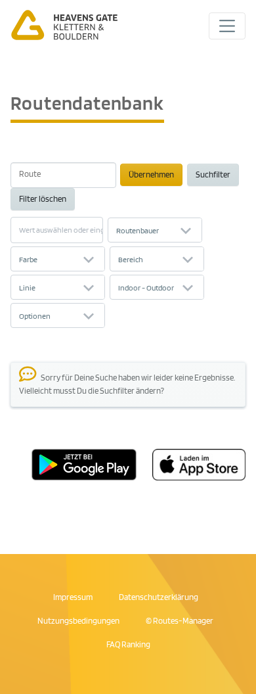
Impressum (73, 596)
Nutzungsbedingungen (78, 620)
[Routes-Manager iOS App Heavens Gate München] (191, 463)
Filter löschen (42, 198)
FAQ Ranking (128, 644)
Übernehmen (151, 174)
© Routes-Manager (179, 620)
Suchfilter (213, 174)
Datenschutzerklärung (158, 596)
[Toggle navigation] (227, 25)
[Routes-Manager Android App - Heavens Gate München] (84, 463)
